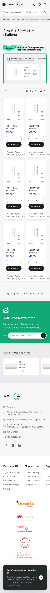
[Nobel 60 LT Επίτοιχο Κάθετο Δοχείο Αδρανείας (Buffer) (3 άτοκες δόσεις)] (36, 170)
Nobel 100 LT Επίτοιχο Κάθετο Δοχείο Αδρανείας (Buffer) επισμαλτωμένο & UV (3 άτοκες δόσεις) (36, 127)
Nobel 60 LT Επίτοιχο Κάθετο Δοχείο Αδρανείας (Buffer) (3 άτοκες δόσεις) (36, 189)
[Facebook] (6, 445)
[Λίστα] (10, 91)
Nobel (8, 120)
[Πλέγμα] (5, 91)
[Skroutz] (25, 504)
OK (41, 577)
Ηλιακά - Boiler (20, 19)
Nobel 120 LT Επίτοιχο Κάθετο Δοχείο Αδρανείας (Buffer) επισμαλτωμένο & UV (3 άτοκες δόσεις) (14, 189)
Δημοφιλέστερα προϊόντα (20, 58)
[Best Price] (25, 517)
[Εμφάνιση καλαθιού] (45, 4)
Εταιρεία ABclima (12, 466)
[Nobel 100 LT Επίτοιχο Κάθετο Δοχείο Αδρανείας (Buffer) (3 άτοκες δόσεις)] (14, 108)
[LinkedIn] (19, 445)
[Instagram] (13, 445)
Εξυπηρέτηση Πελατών (33, 466)
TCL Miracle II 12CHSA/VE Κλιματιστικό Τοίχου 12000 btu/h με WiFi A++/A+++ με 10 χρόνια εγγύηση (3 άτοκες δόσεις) (24, 363)
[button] (25, 76)
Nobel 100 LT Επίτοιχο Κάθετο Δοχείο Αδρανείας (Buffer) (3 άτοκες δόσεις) (13, 127)
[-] (8, 138)
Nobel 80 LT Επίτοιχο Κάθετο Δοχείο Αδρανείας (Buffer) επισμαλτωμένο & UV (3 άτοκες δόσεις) (26, 68)
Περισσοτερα (13, 584)
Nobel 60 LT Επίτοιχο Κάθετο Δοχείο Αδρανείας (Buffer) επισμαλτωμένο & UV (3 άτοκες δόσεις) (14, 251)
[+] (19, 138)
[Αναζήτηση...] (45, 12)
